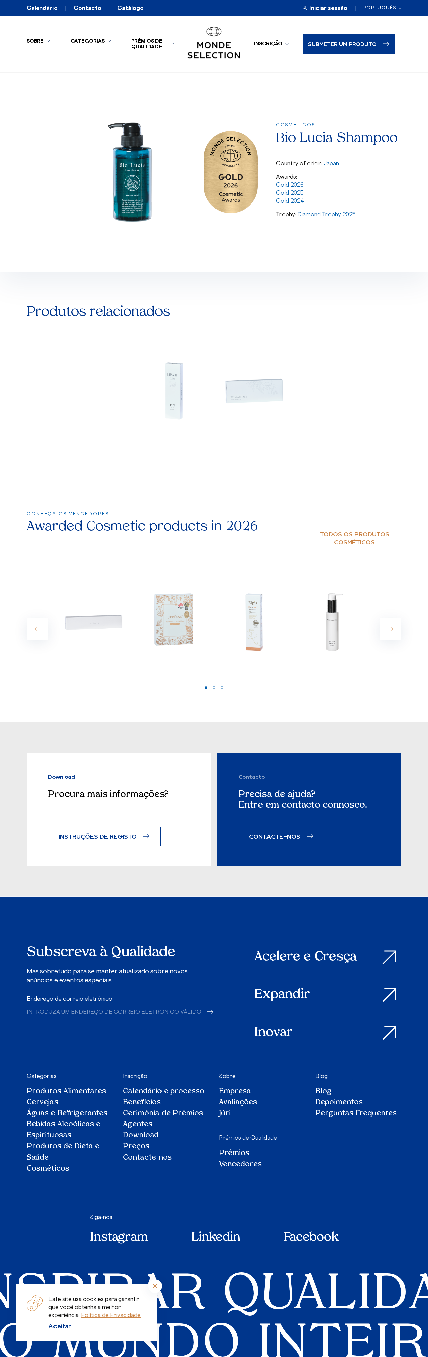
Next (390, 629)
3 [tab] (222, 687)
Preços (136, 1146)
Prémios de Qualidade (147, 43)
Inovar (273, 1032)
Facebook (311, 1238)
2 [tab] (214, 687)
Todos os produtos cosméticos (354, 538)
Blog (321, 1076)
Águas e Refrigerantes (67, 1113)
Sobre (35, 41)
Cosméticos (48, 1168)
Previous (37, 629)
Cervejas (42, 1102)
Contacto (87, 8)
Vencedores (240, 1164)
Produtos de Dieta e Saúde (63, 1152)
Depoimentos (339, 1102)
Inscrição (268, 43)
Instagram (119, 1238)
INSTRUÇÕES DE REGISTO (98, 836)
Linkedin (215, 1238)
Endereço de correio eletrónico (69, 998)
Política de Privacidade (111, 1315)
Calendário (42, 8)
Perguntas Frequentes (356, 1113)
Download (141, 1135)
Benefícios (142, 1102)
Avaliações (238, 1102)
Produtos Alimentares (66, 1091)
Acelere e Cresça (305, 957)
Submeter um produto (342, 43)
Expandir (282, 994)
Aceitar (59, 1326)
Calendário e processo (163, 1091)
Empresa (235, 1091)
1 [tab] (206, 687)
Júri (225, 1113)
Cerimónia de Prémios (163, 1113)
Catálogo (130, 8)
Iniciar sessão (328, 8)
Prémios (234, 1153)
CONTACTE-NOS (274, 836)
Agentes (137, 1124)
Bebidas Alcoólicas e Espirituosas (63, 1130)
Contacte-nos (147, 1157)
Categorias (88, 41)
